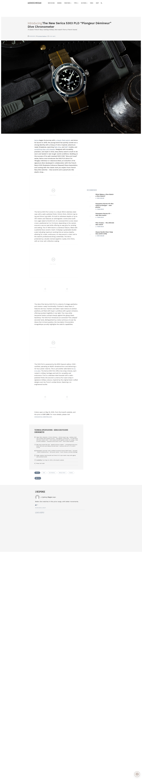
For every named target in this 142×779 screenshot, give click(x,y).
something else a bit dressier (44, 149)
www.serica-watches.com (43, 417)
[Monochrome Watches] (34, 3)
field (55, 147)
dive (59, 147)
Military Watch (62, 472)
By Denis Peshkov (41, 36)
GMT (66, 147)
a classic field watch (63, 140)
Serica (36, 140)
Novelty (71, 472)
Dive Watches (52, 472)
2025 (44, 472)
